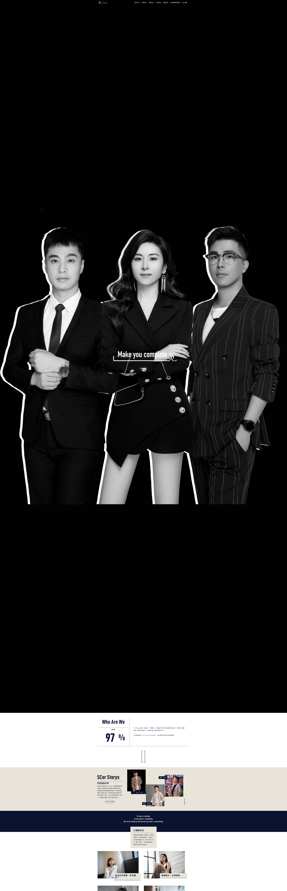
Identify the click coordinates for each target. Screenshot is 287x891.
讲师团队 (144, 2)
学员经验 (158, 2)
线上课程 (184, 2)
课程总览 (151, 2)
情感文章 (165, 2)
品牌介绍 (137, 2)
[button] (143, 368)
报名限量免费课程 (175, 2)
